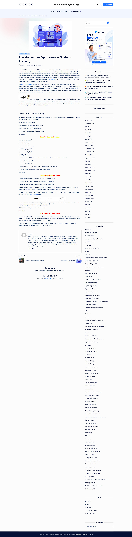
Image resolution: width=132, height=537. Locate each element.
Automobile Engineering (92, 248)
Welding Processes (90, 483)
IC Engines (88, 345)
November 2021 (89, 192)
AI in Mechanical (90, 242)
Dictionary (88, 270)
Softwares (88, 439)
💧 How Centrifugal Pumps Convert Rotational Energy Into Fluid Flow (98, 93)
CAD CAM (87, 254)
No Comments (39, 65)
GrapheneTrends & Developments (95, 326)
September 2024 (90, 158)
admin (30, 234)
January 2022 (89, 189)
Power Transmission (91, 408)
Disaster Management (91, 273)
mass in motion (52, 79)
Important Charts (90, 348)
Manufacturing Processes (92, 367)
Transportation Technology (93, 473)
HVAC (86, 333)
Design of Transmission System (94, 267)
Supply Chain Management (93, 451)
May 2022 (88, 177)
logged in (48, 278)
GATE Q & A (88, 323)
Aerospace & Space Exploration (94, 239)
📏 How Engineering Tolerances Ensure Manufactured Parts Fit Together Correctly (97, 76)
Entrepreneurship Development (94, 308)
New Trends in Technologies (93, 392)
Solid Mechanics (90, 442)
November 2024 (89, 152)
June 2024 (88, 164)
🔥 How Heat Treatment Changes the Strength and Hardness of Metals (99, 87)
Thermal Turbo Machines (92, 461)
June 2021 (88, 208)
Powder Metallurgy (90, 404)
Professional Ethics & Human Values (95, 417)
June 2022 (88, 173)
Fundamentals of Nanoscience (94, 320)
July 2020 (88, 214)
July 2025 (87, 127)
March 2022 (88, 183)
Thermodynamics (90, 464)
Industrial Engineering (91, 351)
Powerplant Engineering (92, 411)
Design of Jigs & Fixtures (92, 264)
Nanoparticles (89, 389)
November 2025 (89, 123)
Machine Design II (90, 364)
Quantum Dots (89, 420)
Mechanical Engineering (66, 4)
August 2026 (88, 120)
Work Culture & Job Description (94, 486)
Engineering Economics (92, 289)
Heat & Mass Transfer (91, 329)
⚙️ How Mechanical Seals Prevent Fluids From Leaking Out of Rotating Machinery (98, 98)
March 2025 (88, 139)
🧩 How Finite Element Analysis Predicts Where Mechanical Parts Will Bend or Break (98, 82)
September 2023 (90, 170)
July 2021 (87, 205)
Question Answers (90, 423)
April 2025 (88, 136)
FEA (86, 311)
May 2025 (88, 133)
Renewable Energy (90, 429)
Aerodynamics (89, 236)
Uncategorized (89, 476)
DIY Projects (88, 276)
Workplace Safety (90, 489)
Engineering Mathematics (92, 295)
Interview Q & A (89, 358)
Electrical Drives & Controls (93, 279)
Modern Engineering (91, 383)
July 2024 (88, 161)
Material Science (90, 376)
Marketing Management (92, 373)
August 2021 (88, 202)
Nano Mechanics (90, 386)
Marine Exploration (90, 370)
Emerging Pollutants (91, 283)
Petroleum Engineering (91, 398)
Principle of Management (92, 414)
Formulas (87, 317)
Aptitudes (88, 245)
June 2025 (88, 130)
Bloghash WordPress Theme (84, 534)
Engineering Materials (91, 292)
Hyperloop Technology (91, 342)
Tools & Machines (90, 467)
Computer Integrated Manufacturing (96, 258)
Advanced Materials (91, 232)
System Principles (90, 454)
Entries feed (90, 507)
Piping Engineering (90, 401)
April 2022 (88, 180)
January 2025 (89, 145)
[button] (108, 4)
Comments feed (92, 510)
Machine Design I (90, 361)
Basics (87, 251)
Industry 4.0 (88, 354)
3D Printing (88, 229)
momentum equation (26, 84)
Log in (88, 504)
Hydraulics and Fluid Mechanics (94, 339)
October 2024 (89, 155)
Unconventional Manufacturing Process (96, 479)
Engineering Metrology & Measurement (96, 301)
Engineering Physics (24, 53)
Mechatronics (89, 379)
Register (89, 501)
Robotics (87, 436)
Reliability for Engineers (92, 426)
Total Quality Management (93, 470)
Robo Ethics (88, 433)
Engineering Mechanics (92, 298)
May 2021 (87, 211)
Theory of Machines (91, 458)
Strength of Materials (91, 448)
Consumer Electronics (91, 261)
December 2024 (90, 148)
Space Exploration (90, 445)
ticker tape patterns (32, 194)
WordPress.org (91, 513)
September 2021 (89, 198)
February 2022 (89, 186)
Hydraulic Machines (91, 336)
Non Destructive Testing (92, 395)
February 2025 (89, 142)
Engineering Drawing (91, 286)
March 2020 (88, 217)
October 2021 (89, 195)
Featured (87, 314)
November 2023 (89, 167)
